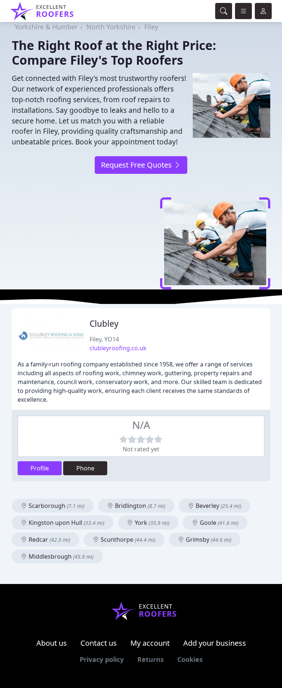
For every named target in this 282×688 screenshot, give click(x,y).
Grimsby (207, 539)
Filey (151, 26)
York (151, 523)
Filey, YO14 (104, 339)
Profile (39, 468)
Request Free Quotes (137, 165)
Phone (85, 468)
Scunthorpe (127, 539)
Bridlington (139, 506)
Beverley (217, 506)
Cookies (190, 659)
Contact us (98, 643)
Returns (150, 659)
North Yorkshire (110, 26)
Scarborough (55, 506)
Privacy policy (102, 659)
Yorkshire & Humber (46, 26)
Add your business (214, 643)
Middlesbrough (60, 556)
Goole (218, 523)
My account (150, 643)
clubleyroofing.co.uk (118, 348)
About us (51, 643)
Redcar (48, 539)
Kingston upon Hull (65, 523)
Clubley (104, 323)
